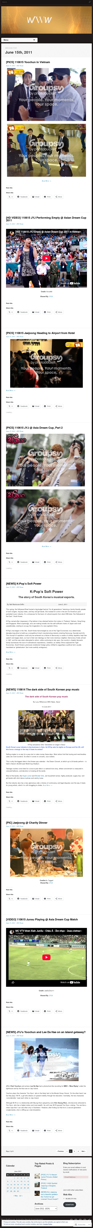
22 (14, 1188)
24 (21, 1188)
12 (28, 1181)
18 (25, 1184)
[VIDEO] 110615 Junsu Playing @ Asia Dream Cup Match (42, 919)
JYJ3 (51, 296)
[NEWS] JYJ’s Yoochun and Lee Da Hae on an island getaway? (46, 1032)
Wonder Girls (39, 776)
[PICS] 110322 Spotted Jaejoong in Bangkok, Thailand (49, 1185)
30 (18, 1191)
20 (8, 1188)
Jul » (21, 1195)
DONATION (70, 1204)
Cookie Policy (47, 1224)
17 (21, 1184)
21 (11, 1188)
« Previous (60, 1151)
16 (18, 1184)
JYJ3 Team (19, 66)
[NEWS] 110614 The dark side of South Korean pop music (42, 689)
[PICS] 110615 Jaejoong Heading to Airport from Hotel (40, 333)
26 (28, 1188)
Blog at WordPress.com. (8, 1219)
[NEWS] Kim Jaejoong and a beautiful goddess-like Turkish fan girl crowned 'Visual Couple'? (49, 1195)
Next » (84, 1151)
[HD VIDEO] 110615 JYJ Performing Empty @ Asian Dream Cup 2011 (46, 219)
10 (21, 1181)
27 (8, 1191)
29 (14, 1191)
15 (14, 1184)
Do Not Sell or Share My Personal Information (29, 1219)
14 (11, 1184)
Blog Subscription (72, 1163)
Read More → (46, 181)
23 (18, 1188)
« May (15, 1195)
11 (25, 1181)
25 (25, 1188)
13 (8, 1184)
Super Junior (27, 776)
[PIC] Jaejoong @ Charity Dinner (26, 823)
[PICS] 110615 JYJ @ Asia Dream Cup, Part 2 (34, 428)
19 (28, 1184)
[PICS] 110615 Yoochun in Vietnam (28, 62)
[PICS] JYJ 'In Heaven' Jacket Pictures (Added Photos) (49, 1176)
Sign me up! (70, 1183)
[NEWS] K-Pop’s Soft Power (23, 583)
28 (11, 1191)
